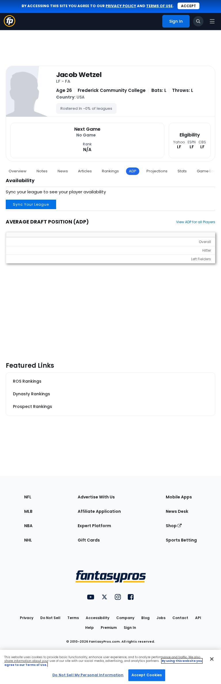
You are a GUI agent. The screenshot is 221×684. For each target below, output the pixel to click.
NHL (28, 540)
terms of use (159, 5)
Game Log (206, 171)
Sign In (130, 627)
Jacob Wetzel (79, 75)
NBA (28, 526)
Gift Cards (89, 540)
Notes (42, 171)
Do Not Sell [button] (50, 617)
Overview (17, 171)
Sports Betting (181, 540)
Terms (73, 617)
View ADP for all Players (195, 221)
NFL (27, 497)
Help (89, 627)
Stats (182, 171)
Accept (188, 5)
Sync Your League (31, 204)
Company (125, 617)
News (63, 171)
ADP (132, 171)
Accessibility (97, 617)
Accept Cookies (147, 675)
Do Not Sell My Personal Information (87, 675)
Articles (85, 171)
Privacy (26, 617)
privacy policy (121, 5)
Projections (156, 171)
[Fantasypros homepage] (9, 25)
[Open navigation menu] (212, 21)
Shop (172, 526)
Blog (145, 617)
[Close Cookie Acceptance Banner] (211, 659)
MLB (28, 511)
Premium (109, 627)
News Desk (177, 511)
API (198, 617)
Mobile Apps (179, 497)
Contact (180, 617)
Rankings (110, 171)
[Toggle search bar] (198, 21)
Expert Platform (94, 526)
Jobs (161, 617)
